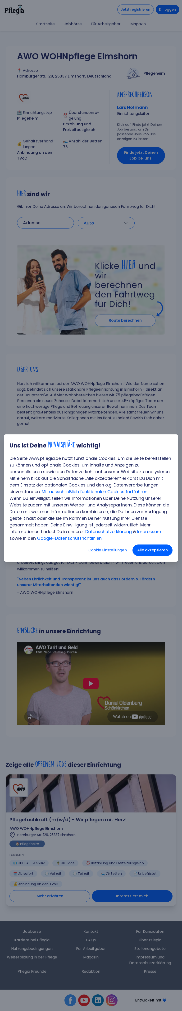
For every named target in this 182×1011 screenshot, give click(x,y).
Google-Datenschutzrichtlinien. (69, 538)
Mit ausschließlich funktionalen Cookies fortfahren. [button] (95, 492)
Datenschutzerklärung (108, 532)
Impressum (149, 532)
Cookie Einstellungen (107, 550)
